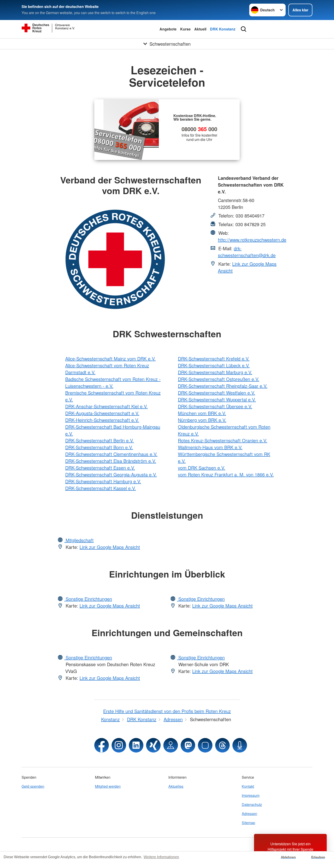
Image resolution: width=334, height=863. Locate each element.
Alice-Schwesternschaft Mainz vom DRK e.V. (110, 358)
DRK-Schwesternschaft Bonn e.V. (99, 447)
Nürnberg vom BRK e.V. (202, 420)
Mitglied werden (108, 786)
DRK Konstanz (222, 29)
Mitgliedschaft (79, 540)
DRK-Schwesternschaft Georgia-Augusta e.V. (111, 474)
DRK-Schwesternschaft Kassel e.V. (100, 488)
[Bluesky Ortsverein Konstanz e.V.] (205, 745)
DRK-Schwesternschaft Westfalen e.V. (216, 392)
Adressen (249, 813)
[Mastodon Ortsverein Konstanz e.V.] (188, 745)
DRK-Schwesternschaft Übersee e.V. (215, 406)
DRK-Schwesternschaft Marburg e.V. (215, 372)
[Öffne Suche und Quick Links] (243, 29)
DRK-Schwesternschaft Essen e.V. (100, 467)
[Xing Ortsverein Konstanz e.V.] (153, 745)
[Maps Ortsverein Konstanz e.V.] (170, 745)
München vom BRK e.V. (202, 413)
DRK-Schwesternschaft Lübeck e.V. (214, 365)
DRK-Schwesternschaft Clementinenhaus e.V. (111, 454)
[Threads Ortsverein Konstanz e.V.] (222, 745)
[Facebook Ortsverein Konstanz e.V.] (101, 745)
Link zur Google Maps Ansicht (110, 547)
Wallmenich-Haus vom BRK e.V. (210, 447)
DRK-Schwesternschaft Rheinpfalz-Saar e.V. (222, 386)
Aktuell (200, 29)
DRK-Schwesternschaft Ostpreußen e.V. (218, 379)
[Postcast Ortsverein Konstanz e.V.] (239, 745)
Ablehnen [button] (288, 857)
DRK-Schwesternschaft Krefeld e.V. (213, 358)
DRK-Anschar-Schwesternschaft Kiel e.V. (106, 406)
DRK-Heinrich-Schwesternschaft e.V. (102, 420)
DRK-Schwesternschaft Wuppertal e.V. (217, 399)
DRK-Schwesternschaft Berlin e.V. (99, 440)
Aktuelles (175, 786)
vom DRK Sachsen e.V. (201, 467)
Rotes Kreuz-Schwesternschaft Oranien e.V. (222, 440)
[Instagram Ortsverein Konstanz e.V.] (119, 745)
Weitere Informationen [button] (161, 857)
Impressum (250, 795)
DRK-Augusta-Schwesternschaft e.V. (102, 413)
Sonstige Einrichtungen (88, 598)
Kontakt (248, 786)
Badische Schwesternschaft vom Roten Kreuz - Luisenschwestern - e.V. (113, 382)
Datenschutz (252, 804)
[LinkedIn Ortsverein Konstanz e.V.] (136, 745)
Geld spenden (33, 786)
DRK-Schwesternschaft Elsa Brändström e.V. (110, 461)
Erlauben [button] (318, 857)
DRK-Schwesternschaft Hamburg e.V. (103, 481)
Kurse (185, 29)
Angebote (168, 29)
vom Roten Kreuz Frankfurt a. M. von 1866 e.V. (226, 474)
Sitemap (248, 822)
